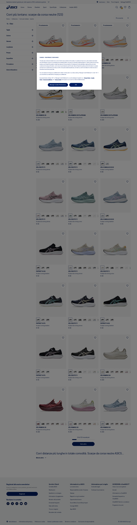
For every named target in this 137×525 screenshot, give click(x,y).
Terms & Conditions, (48, 79)
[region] (69, 71)
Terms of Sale (58, 79)
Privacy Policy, (87, 78)
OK (76, 84)
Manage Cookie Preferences (58, 84)
